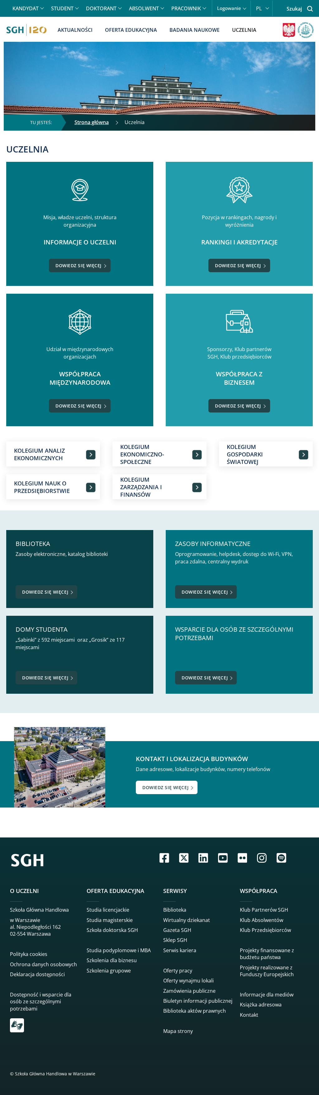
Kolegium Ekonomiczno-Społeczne (142, 454)
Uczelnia (244, 30)
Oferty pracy (177, 970)
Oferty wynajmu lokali (188, 980)
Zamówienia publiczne (189, 990)
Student (62, 8)
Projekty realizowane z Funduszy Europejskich (267, 971)
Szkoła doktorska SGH (112, 930)
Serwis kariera (179, 950)
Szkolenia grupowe (109, 970)
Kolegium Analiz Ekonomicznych (39, 454)
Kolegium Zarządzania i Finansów (141, 487)
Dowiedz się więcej (78, 265)
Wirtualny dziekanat (186, 920)
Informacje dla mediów (266, 994)
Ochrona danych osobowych (43, 964)
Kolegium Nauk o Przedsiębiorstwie (42, 487)
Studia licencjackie (108, 909)
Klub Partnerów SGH (264, 909)
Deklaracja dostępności (37, 974)
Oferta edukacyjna (131, 30)
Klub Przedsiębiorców (265, 930)
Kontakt (249, 1014)
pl (259, 8)
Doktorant (101, 8)
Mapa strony (178, 1031)
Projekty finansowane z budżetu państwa (267, 954)
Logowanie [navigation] (229, 8)
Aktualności (75, 30)
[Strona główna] (26, 30)
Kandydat (25, 8)
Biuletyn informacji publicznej (197, 1000)
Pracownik (186, 8)
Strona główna (91, 122)
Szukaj (294, 8)
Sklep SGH (175, 940)
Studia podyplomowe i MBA (119, 950)
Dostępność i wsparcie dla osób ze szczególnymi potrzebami (40, 1001)
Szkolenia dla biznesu (112, 960)
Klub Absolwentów (261, 920)
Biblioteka (174, 909)
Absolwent (144, 8)
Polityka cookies (28, 954)
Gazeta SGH (177, 930)
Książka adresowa (261, 1004)
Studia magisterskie (110, 920)
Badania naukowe (194, 30)
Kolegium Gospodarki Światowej (245, 454)
